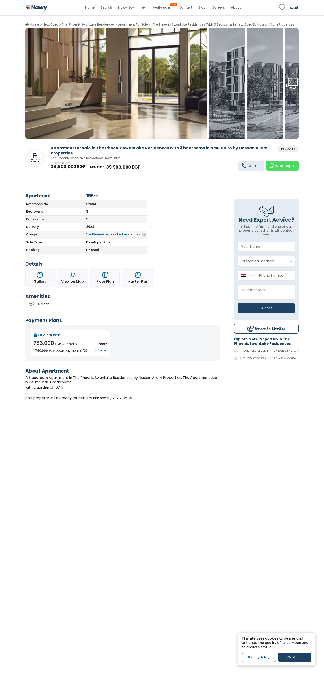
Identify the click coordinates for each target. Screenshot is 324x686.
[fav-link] (282, 7)
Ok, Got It (294, 657)
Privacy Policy (259, 657)
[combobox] (262, 261)
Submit (266, 308)
